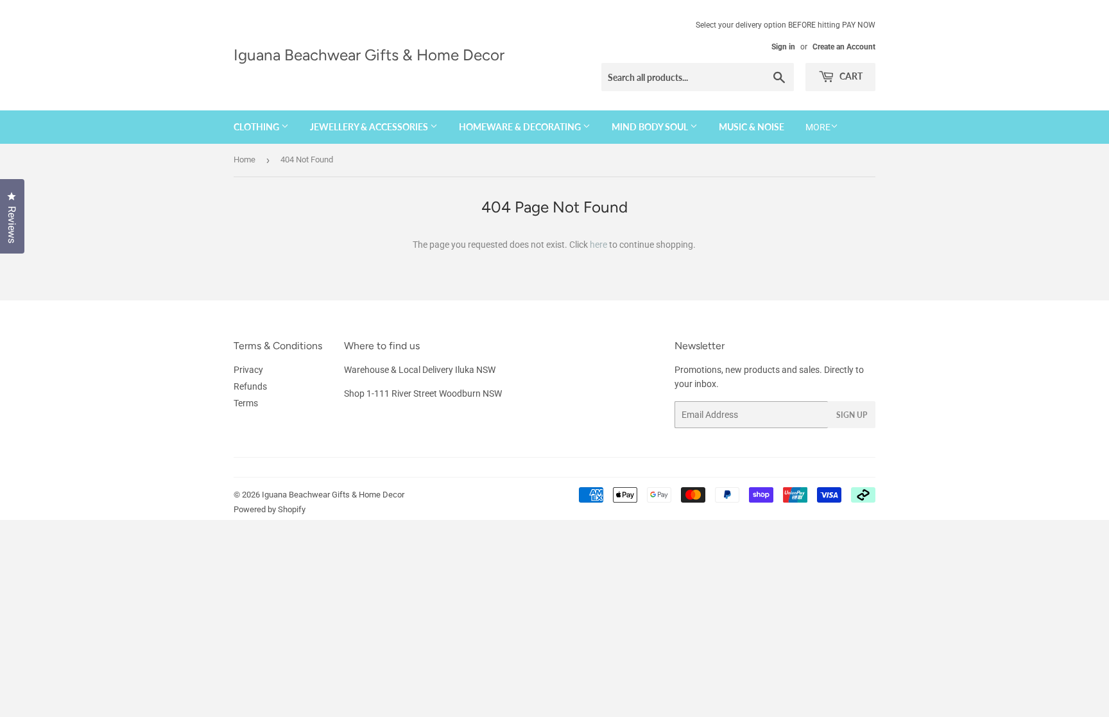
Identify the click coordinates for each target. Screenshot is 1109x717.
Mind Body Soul (651, 126)
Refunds (250, 386)
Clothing (257, 126)
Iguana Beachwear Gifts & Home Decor (369, 55)
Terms (246, 403)
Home (244, 159)
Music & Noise (751, 126)
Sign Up (851, 415)
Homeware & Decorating (521, 126)
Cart (850, 76)
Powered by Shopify (269, 509)
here (598, 244)
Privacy (248, 370)
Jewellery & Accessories (370, 126)
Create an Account (843, 46)
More (817, 127)
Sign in (783, 46)
